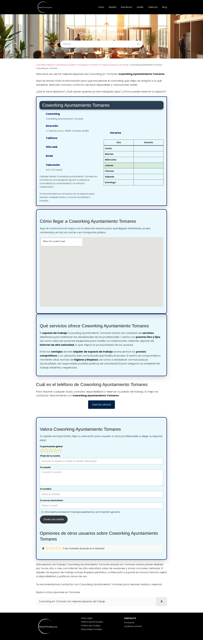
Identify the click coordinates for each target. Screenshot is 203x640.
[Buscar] (137, 43)
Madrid (112, 7)
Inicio (101, 7)
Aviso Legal (86, 618)
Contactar (129, 622)
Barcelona (126, 7)
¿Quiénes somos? (133, 626)
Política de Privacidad (92, 621)
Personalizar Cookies (91, 629)
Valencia (153, 7)
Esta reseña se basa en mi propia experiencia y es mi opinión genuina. (82, 512)
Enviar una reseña (54, 519)
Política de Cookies (90, 625)
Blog (164, 7)
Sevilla (140, 7)
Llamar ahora (101, 404)
